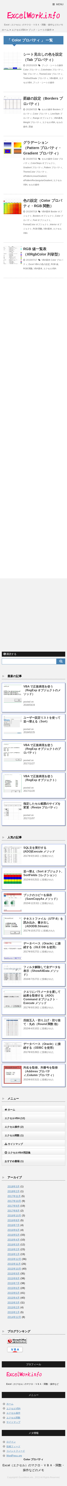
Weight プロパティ (32, 122)
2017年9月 (14, 1205)
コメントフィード (15, 1451)
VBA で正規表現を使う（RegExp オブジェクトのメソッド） (42, 690)
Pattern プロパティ (53, 167)
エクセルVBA (48, 122)
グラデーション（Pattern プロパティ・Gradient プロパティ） (42, 147)
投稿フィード (13, 1446)
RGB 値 (54, 264)
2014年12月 (14, 1317)
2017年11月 (14, 1196)
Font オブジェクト (42, 220)
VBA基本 (53, 78)
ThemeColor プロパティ (51, 74)
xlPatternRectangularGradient (37, 180)
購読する (11, 654)
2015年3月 (14, 1302)
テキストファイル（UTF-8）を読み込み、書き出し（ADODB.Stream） (43, 922)
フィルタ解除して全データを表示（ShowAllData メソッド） (42, 971)
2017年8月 (14, 1210)
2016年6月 (14, 1230)
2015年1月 (14, 1312)
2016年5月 (14, 1234)
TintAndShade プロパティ (35, 78)
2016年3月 (14, 1244)
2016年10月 (14, 1215)
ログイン (11, 1441)
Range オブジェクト (43, 118)
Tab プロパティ (30, 74)
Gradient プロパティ (33, 167)
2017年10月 (14, 1201)
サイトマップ (13, 1422)
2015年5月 (14, 1292)
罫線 (31, 126)
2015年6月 (14, 1288)
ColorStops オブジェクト (43, 163)
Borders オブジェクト (43, 216)
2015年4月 (14, 1297)
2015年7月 (14, 1283)
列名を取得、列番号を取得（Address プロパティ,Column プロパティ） (40, 1071)
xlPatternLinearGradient (34, 176)
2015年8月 (14, 1278)
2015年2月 (14, 1307)
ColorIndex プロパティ (52, 69)
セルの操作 (47, 109)
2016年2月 (14, 1249)
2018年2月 (14, 1191)
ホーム (9, 1404)
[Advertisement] (33, 424)
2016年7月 (14, 1225)
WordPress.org (14, 1455)
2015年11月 (14, 1263)
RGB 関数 (37, 229)
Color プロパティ (31, 69)
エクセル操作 (13, 1413)
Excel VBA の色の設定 (39, 264)
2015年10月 (14, 1268)
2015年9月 (14, 1273)
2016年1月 (14, 1254)
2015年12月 (14, 1259)
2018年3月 (14, 1186)
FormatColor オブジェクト (36, 224)
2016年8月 (14, 1220)
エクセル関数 (13, 1417)
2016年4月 (14, 1239)
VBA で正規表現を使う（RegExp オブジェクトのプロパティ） (42, 749)
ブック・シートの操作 (52, 65)
